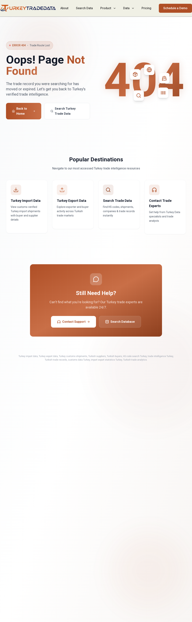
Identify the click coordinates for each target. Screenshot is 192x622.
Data (126, 8)
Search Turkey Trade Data (65, 111)
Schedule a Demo (175, 8)
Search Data (84, 8)
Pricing (146, 8)
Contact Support (74, 321)
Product (105, 8)
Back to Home (21, 111)
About (64, 8)
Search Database (122, 321)
